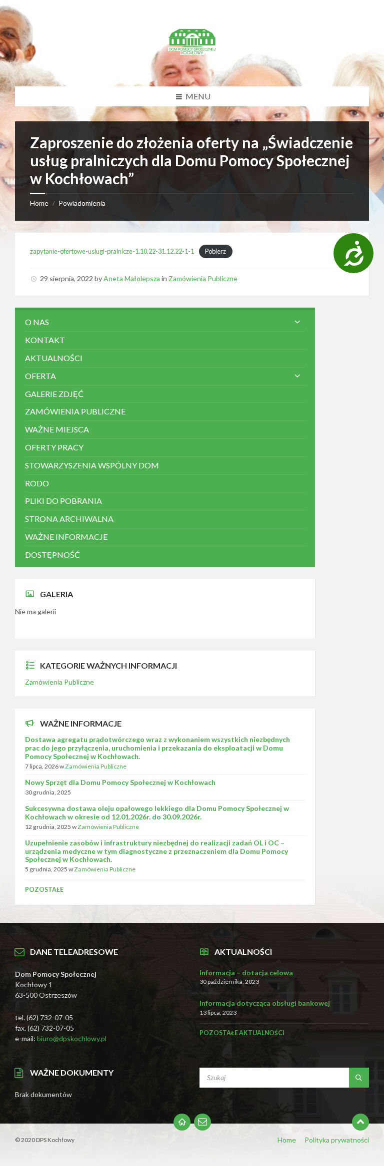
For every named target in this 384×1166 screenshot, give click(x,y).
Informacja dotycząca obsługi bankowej (265, 1003)
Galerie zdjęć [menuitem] (54, 393)
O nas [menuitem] (37, 322)
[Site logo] (192, 66)
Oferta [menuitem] (40, 376)
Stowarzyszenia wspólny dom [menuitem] (92, 465)
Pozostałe (44, 889)
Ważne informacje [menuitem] (66, 536)
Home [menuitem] (287, 1140)
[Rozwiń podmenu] (297, 322)
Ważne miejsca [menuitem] (57, 429)
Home (39, 203)
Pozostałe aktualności (242, 1033)
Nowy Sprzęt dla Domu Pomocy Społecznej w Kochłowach (120, 782)
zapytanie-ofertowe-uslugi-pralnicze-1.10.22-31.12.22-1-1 (112, 251)
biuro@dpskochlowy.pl (71, 1038)
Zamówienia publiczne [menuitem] (75, 411)
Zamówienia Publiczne (203, 278)
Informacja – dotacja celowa (246, 972)
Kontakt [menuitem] (45, 340)
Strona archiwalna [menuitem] (69, 518)
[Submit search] (359, 1078)
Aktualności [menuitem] (53, 358)
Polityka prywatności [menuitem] (336, 1140)
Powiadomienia (82, 203)
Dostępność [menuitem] (52, 554)
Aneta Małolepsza (132, 278)
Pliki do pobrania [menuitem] (63, 500)
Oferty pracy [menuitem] (54, 447)
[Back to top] (360, 1122)
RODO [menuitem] (37, 483)
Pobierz (215, 251)
